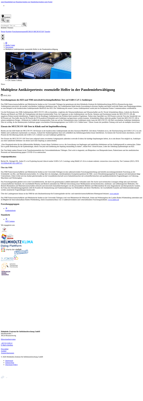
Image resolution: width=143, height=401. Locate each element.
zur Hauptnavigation (20, 2)
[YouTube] (3, 323)
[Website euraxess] (10, 261)
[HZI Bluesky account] (3, 328)
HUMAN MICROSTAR (35, 31)
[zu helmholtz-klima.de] (17, 247)
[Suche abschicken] (24, 25)
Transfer (47, 31)
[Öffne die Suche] (3, 20)
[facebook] (3, 306)
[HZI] (6, 43)
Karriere (9, 31)
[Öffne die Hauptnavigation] (8, 21)
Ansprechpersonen (7, 353)
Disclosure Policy (11, 365)
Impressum (9, 361)
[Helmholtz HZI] (25, 13)
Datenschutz (9, 363)
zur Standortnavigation (36, 2)
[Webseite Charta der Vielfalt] (14, 254)
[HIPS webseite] (6, 391)
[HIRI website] (5, 395)
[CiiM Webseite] (7, 380)
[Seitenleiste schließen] (3, 35)
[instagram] (3, 311)
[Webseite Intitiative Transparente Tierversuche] (10, 268)
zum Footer (48, 2)
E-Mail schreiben (7, 345)
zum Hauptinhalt (7, 2)
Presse (3, 31)
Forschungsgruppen (19, 31)
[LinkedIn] (3, 315)
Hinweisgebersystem (8, 339)
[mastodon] (3, 319)
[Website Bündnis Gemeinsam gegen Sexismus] (6, 275)
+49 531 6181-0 (6, 343)
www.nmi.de (114, 194)
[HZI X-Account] (3, 302)
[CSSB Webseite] (6, 384)
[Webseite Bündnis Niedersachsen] (7, 239)
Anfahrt (3, 351)
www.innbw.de (113, 200)
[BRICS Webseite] (6, 374)
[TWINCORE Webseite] (6, 399)
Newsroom (9, 47)
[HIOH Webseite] (6, 388)
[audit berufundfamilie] (4, 232)
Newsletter (4, 349)
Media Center (10, 45)
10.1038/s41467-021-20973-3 (11, 163)
